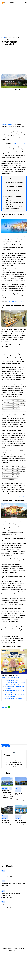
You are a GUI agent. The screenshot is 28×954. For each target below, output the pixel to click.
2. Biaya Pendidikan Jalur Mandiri (14, 194)
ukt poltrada (6, 746)
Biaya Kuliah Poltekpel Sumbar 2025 (20, 822)
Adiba (4, 39)
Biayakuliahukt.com (6, 124)
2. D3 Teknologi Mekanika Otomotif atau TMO (14, 203)
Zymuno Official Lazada (19, 143)
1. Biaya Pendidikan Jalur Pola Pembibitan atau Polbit (13, 191)
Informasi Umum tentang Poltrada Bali (14, 183)
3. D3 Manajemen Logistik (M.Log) (14, 206)
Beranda (3, 37)
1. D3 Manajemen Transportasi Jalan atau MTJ (14, 199)
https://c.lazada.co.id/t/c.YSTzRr (10, 677)
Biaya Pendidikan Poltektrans (16, 301)
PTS (10, 788)
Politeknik (18, 790)
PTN (3, 881)
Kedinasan (4, 788)
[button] (22, 2)
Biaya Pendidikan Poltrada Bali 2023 (13, 187)
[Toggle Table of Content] (23, 179)
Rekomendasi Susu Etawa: (12, 208)
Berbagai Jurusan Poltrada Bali (13, 196)
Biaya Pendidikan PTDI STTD (16, 497)
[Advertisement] (14, 21)
